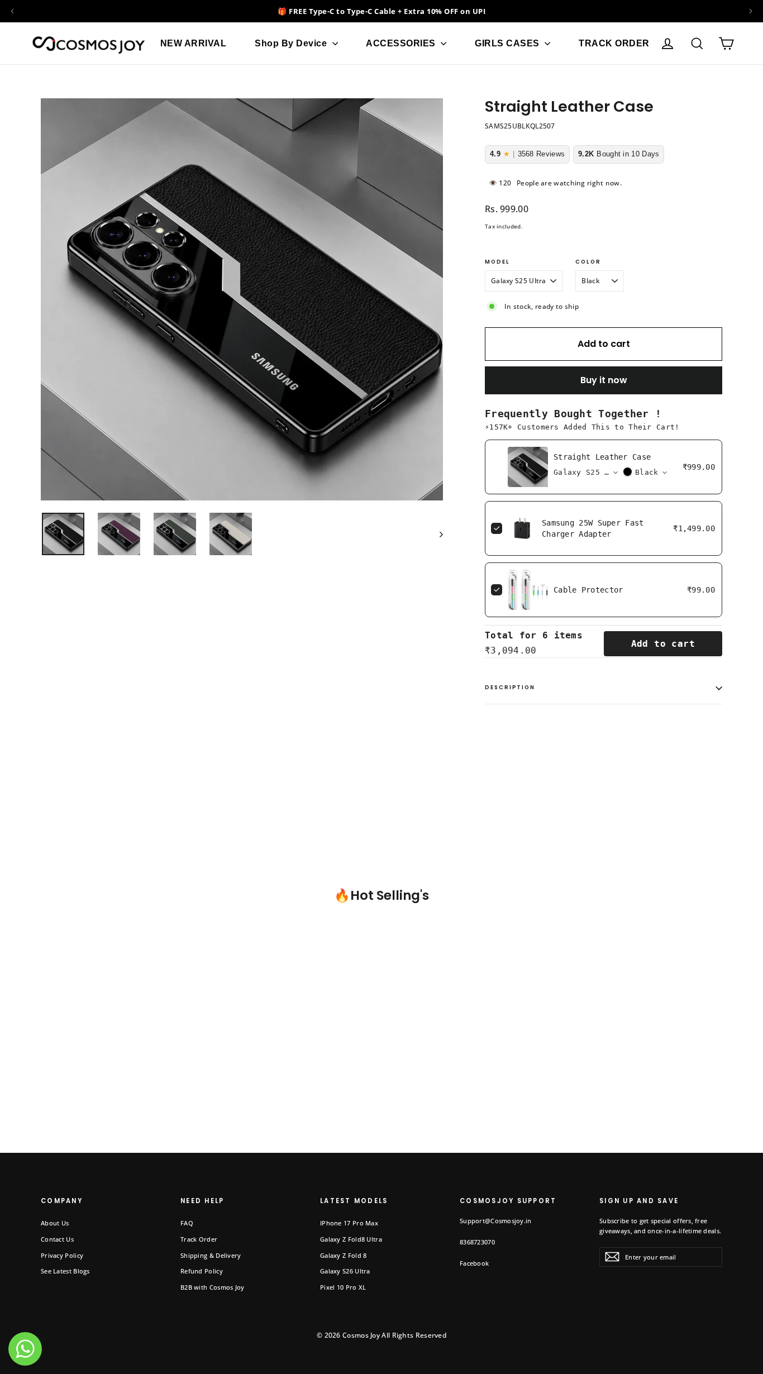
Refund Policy (201, 1271)
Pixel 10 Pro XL (343, 1287)
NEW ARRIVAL (193, 43)
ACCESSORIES (402, 43)
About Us (55, 1223)
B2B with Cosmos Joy (212, 1287)
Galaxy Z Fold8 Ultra (351, 1239)
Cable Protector (588, 589)
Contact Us (57, 1239)
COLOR (588, 262)
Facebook (474, 1263)
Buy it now (603, 380)
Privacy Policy (62, 1255)
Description (510, 687)
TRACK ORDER (614, 43)
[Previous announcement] (12, 11)
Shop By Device (292, 43)
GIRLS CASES (508, 43)
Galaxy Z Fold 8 (343, 1255)
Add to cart (663, 643)
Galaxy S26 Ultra (345, 1271)
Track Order (198, 1239)
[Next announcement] (750, 11)
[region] (381, 11)
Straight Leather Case (602, 456)
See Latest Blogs (65, 1271)
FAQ (186, 1223)
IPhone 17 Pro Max (349, 1223)
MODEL (497, 262)
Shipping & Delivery (210, 1255)
